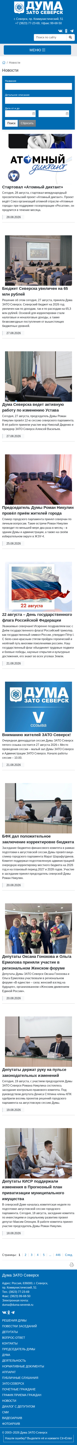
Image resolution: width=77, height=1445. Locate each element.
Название (10, 81)
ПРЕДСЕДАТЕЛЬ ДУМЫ (18, 1349)
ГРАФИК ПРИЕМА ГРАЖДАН (21, 1395)
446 (58, 1254)
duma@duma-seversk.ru (17, 1304)
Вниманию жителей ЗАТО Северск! (36, 735)
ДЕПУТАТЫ (10, 1332)
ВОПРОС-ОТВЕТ (13, 1337)
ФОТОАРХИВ (11, 1423)
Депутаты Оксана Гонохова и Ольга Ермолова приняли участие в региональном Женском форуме (36, 962)
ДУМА (6, 1354)
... (50, 1254)
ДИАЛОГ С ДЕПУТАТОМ (18, 1406)
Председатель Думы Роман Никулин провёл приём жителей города (38, 510)
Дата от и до (12, 108)
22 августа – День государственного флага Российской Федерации (37, 617)
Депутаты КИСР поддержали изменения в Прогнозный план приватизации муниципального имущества (33, 1190)
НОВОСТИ (9, 1400)
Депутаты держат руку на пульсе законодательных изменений (34, 1072)
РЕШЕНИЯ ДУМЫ (14, 1320)
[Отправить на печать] (72, 1265)
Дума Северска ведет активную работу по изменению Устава (33, 407)
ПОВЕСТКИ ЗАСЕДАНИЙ (19, 1326)
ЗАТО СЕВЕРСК (13, 1383)
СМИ (5, 1412)
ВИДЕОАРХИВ (12, 1418)
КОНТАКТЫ (10, 1343)
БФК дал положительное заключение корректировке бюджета (38, 839)
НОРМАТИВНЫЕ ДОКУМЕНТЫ (23, 1366)
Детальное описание (17, 95)
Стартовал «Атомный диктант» (32, 187)
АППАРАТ (9, 1372)
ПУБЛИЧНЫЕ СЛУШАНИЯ (20, 1377)
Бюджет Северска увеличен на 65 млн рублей (35, 291)
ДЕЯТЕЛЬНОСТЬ (14, 1360)
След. (69, 1254)
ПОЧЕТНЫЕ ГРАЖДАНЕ (19, 1389)
